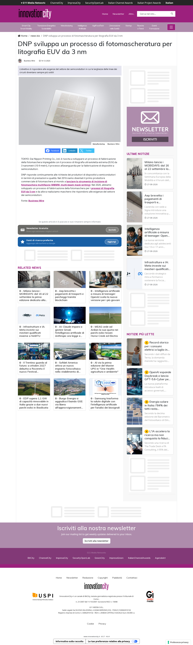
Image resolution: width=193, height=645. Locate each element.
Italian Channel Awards (120, 2)
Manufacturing (66, 25)
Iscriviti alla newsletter (97, 540)
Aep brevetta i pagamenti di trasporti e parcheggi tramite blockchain (69, 295)
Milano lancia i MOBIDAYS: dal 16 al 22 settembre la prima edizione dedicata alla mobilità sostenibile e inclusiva (33, 298)
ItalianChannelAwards (139, 557)
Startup (128, 25)
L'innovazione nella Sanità (114, 27)
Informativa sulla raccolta (69, 641)
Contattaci (131, 577)
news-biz (35, 35)
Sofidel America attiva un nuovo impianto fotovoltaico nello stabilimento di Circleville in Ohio (68, 368)
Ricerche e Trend (140, 27)
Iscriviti (112, 230)
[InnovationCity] (35, 13)
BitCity (31, 557)
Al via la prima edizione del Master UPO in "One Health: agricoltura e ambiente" (104, 367)
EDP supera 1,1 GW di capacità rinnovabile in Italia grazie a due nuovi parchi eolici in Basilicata (33, 403)
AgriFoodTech (98, 25)
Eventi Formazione (154, 27)
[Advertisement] (96, 512)
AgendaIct (160, 557)
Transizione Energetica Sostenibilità (46, 27)
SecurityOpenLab (94, 2)
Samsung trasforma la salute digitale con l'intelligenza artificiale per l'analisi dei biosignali (105, 403)
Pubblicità (117, 577)
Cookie (90, 623)
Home (105, 13)
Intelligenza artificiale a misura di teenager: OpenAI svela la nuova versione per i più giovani (105, 295)
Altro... (132, 13)
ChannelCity (56, 2)
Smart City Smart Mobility (26, 27)
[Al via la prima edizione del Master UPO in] (105, 351)
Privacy (102, 623)
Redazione (87, 577)
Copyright (103, 577)
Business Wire (29, 61)
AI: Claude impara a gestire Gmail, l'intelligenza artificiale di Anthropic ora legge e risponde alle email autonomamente (69, 334)
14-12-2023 (45, 61)
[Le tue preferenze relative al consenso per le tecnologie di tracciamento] (178, 642)
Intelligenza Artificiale (82, 27)
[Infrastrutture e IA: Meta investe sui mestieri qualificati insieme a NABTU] (34, 315)
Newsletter (118, 13)
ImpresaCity (74, 2)
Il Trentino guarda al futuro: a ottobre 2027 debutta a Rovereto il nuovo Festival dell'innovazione (33, 368)
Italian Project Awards (149, 2)
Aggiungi (112, 241)
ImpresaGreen (116, 557)
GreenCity (100, 557)
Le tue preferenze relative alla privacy (109, 641)
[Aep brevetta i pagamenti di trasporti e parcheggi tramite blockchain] (70, 279)
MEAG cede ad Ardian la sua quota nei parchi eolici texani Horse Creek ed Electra (104, 331)
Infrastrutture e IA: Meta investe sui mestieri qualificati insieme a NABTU (32, 331)
